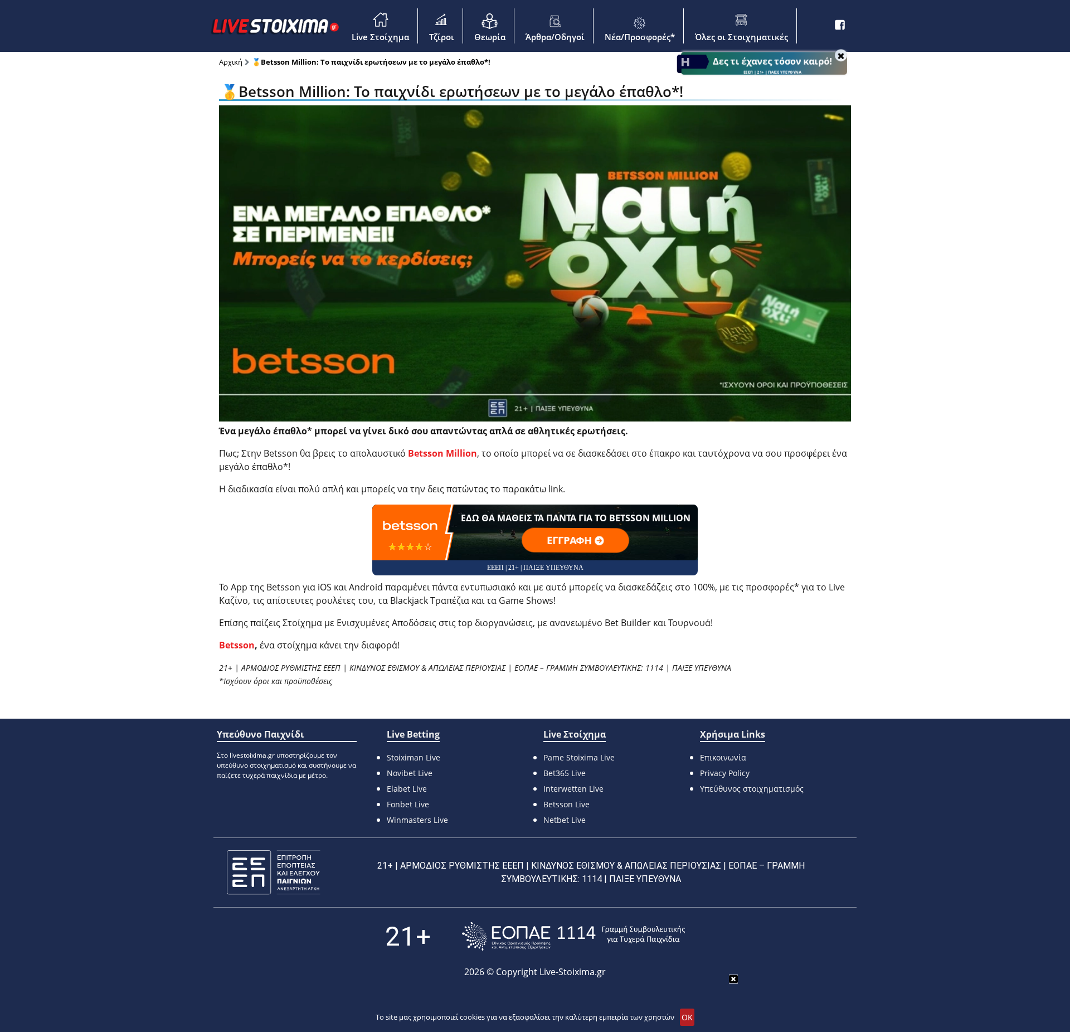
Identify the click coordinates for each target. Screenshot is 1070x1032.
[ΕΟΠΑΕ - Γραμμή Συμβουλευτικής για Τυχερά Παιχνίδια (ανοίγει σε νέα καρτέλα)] (573, 936)
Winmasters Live (417, 820)
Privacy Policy (725, 773)
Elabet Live (407, 788)
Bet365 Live (564, 773)
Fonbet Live (408, 804)
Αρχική (230, 62)
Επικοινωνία (723, 757)
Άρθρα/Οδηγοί (555, 36)
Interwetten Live (573, 788)
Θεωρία (489, 36)
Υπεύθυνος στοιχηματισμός (752, 788)
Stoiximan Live (413, 757)
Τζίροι (441, 36)
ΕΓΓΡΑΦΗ (570, 540)
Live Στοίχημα (380, 36)
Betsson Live (566, 804)
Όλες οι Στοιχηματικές (741, 36)
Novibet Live (409, 773)
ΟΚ (687, 1017)
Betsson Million (442, 453)
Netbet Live (564, 820)
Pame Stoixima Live (579, 757)
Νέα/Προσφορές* (640, 36)
